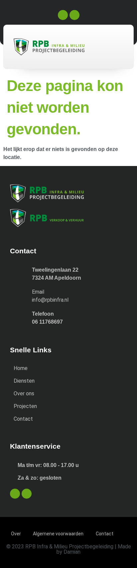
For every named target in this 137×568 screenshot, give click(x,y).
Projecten (25, 406)
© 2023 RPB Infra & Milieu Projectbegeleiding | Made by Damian (68, 549)
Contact (23, 419)
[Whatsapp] (74, 15)
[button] (109, 44)
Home (21, 368)
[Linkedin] (63, 15)
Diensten (24, 381)
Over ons (24, 393)
